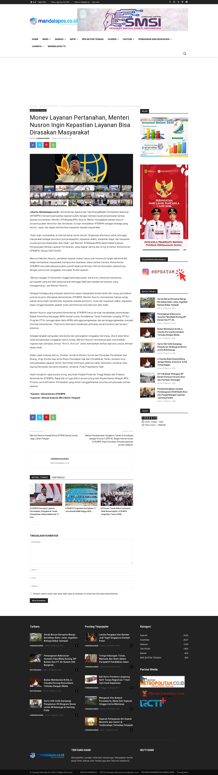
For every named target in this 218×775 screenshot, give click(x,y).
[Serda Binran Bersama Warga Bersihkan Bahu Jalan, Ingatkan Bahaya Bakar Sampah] (147, 303)
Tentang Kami (182, 772)
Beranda (33, 106)
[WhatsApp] (53, 145)
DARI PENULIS (58, 477)
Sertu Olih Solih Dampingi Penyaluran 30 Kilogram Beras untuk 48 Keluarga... (172, 347)
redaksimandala (43, 138)
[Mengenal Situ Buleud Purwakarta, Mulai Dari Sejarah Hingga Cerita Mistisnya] (91, 700)
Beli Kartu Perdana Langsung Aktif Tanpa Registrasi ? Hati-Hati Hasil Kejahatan (114, 679)
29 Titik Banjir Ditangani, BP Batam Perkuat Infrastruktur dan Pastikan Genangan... (171, 377)
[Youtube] (186, 2)
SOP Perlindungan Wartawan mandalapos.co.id (119, 772)
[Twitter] (178, 2)
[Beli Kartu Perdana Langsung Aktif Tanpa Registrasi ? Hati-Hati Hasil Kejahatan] (91, 679)
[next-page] (36, 523)
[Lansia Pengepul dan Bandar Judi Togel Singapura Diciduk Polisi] (91, 637)
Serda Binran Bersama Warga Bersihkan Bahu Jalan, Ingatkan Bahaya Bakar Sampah (172, 302)
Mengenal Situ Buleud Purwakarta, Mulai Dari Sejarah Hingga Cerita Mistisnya (115, 701)
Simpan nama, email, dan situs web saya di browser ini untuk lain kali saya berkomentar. (75, 593)
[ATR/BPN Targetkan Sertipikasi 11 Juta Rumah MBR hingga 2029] (81, 495)
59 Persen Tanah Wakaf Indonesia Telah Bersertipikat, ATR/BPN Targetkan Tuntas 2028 (115, 511)
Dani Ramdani (35, 670)
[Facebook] (170, 2)
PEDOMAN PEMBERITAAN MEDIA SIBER (157, 772)
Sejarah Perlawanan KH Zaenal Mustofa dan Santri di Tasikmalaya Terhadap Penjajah (116, 722)
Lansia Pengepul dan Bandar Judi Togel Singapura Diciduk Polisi (114, 637)
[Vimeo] (182, 2)
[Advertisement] (109, 79)
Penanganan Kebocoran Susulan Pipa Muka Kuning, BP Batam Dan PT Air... (171, 317)
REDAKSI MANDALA (89, 772)
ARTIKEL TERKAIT (40, 477)
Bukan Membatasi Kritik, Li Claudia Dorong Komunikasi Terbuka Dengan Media (170, 332)
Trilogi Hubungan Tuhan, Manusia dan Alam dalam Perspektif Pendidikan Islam (114, 658)
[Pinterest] (46, 145)
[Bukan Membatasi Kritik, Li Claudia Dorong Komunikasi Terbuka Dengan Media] (147, 332)
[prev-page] (32, 523)
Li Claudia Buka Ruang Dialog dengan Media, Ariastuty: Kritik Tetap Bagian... (172, 362)
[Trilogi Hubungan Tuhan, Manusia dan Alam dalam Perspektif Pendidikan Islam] (91, 658)
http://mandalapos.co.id (59, 463)
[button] (184, 53)
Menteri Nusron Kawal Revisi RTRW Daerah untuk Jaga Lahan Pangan (54, 437)
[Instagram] (174, 2)
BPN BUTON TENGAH (49, 106)
